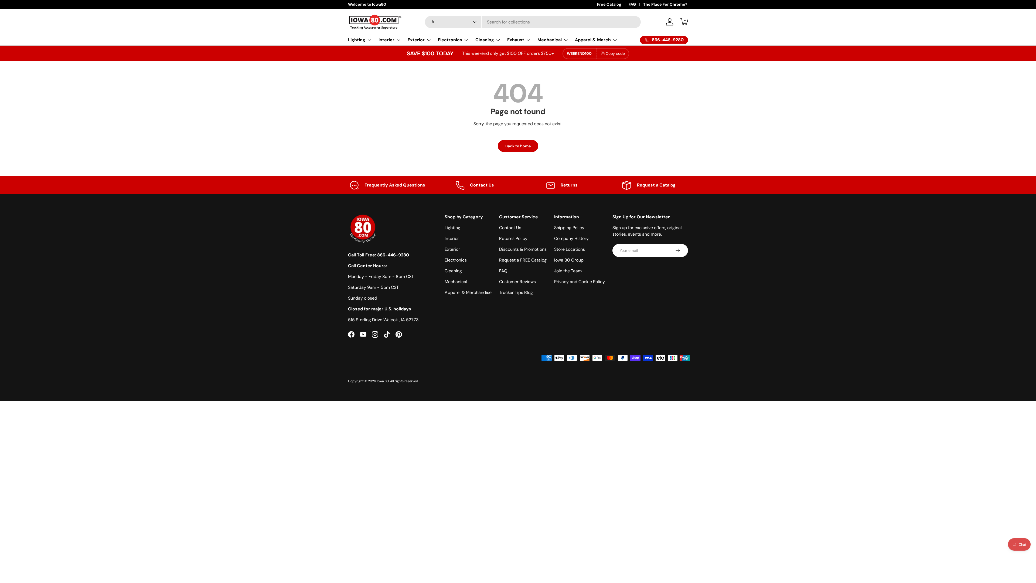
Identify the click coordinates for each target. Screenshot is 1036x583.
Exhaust (515, 40)
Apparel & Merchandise (468, 292)
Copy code (615, 53)
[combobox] (533, 22)
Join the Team (568, 271)
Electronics (450, 40)
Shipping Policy (569, 228)
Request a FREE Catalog (523, 260)
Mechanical (549, 40)
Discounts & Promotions (523, 249)
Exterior (416, 40)
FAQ (632, 4)
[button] (685, 22)
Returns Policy (513, 238)
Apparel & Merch (593, 40)
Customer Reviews (517, 281)
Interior (386, 40)
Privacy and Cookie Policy (579, 281)
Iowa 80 (383, 381)
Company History (571, 238)
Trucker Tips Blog (516, 292)
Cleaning (484, 40)
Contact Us (510, 228)
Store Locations (569, 249)
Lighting (356, 40)
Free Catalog (609, 4)
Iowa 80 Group (569, 260)
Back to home (518, 146)
